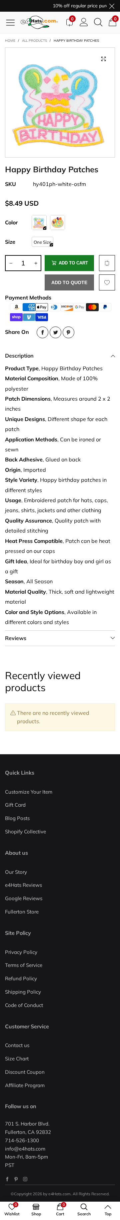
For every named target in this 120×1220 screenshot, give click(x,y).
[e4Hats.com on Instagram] (25, 1179)
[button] (11, 263)
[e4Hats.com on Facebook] (7, 1179)
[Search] (98, 22)
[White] (39, 222)
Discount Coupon (25, 1072)
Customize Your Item (28, 792)
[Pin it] (68, 332)
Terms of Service (23, 965)
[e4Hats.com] (41, 22)
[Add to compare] (107, 263)
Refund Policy (21, 978)
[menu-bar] (13, 22)
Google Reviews (23, 898)
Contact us (17, 1045)
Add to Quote (69, 282)
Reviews (15, 638)
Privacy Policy (21, 952)
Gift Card (15, 805)
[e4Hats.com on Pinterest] (16, 1179)
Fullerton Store (22, 911)
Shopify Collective (25, 831)
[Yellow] (57, 222)
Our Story (16, 872)
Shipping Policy (23, 992)
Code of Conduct (24, 1005)
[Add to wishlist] (107, 282)
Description (19, 355)
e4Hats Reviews (23, 885)
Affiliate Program (25, 1085)
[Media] (103, 59)
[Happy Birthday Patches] (60, 102)
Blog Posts (17, 818)
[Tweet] (55, 332)
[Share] (42, 332)
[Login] (84, 22)
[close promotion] (112, 6)
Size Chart (17, 1058)
